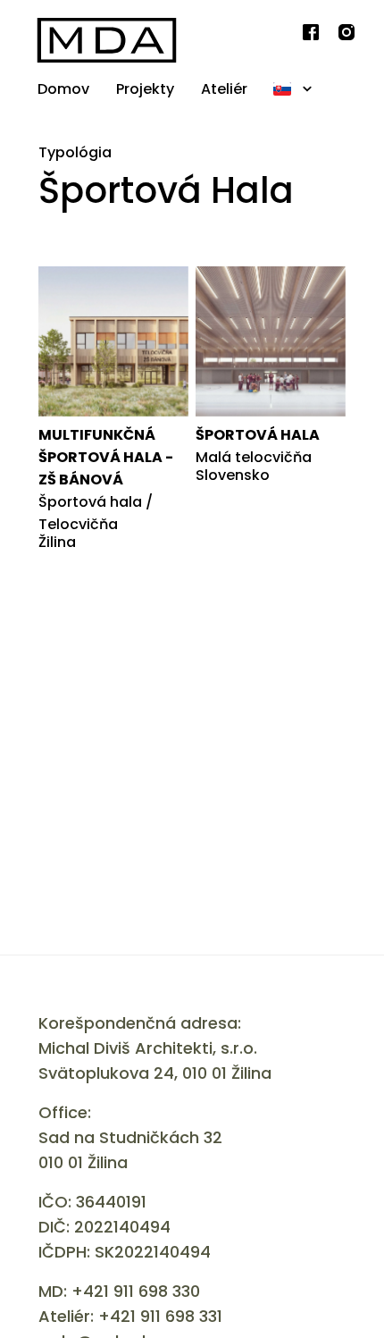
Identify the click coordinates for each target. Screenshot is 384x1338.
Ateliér (224, 89)
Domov (63, 89)
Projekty (145, 89)
